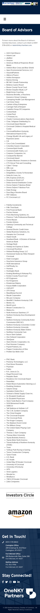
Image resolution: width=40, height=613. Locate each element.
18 (26, 521)
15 (19, 521)
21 (19, 524)
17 (24, 521)
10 (31, 518)
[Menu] (4, 19)
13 (13, 521)
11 (8, 521)
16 (21, 521)
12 (11, 521)
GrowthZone (28, 609)
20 (31, 521)
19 (29, 521)
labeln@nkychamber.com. (22, 45)
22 (21, 524)
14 (16, 521)
